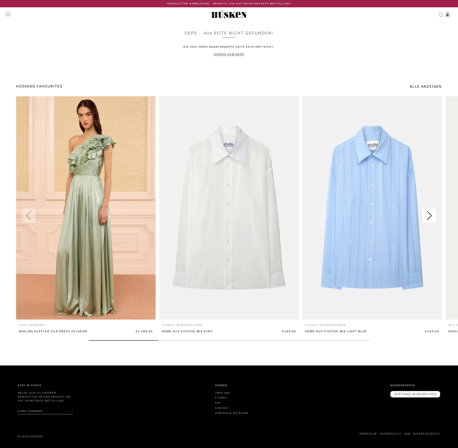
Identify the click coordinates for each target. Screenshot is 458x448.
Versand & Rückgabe (232, 413)
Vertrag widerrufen (415, 394)
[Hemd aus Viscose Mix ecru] (229, 208)
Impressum (368, 434)
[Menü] (8, 14)
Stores (221, 398)
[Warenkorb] (448, 15)
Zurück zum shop (229, 54)
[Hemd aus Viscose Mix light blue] (372, 208)
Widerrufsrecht (426, 434)
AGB (407, 434)
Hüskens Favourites (39, 86)
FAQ (218, 403)
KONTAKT (222, 408)
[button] (28, 216)
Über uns (222, 393)
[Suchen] (441, 15)
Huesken (36, 436)
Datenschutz (390, 434)
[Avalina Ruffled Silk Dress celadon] (86, 208)
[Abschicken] (71, 411)
